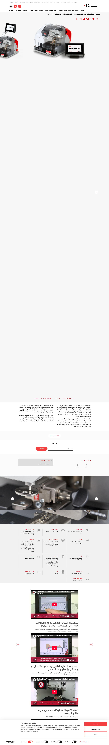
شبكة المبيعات (37, 2)
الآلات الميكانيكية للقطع (50, 10)
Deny (95, 734)
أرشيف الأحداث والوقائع (54, 2)
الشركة (75, 2)
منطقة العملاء (22, 2)
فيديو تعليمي (56, 399)
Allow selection (95, 729)
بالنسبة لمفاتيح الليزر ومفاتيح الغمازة (63, 14)
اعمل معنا (11, 2)
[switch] (46, 742)
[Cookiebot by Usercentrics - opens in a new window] (10, 742)
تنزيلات (36, 399)
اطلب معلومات (55, 435)
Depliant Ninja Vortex (44, 464)
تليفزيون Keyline (29, 2)
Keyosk (11, 10)
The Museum (70, 2)
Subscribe (54, 443)
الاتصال (16, 2)
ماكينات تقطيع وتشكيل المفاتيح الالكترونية (68, 10)
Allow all (95, 724)
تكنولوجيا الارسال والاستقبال (36, 10)
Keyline (98, 14)
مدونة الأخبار (63, 2)
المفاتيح (82, 10)
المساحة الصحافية (45, 2)
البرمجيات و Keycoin (21, 10)
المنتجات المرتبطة (46, 399)
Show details (83, 742)
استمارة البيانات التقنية (68, 399)
